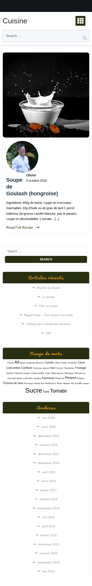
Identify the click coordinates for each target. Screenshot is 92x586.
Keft (48, 333)
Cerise (64, 363)
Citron (81, 362)
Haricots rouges (22, 373)
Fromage (80, 367)
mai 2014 (48, 571)
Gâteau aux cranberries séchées (48, 324)
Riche (59, 383)
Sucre (33, 390)
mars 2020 (48, 481)
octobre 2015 (49, 553)
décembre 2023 (48, 454)
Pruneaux (29, 383)
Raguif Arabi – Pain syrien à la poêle (48, 315)
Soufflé (78, 383)
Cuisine (15, 21)
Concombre (13, 367)
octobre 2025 (49, 445)
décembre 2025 (48, 436)
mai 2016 (48, 517)
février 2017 (48, 490)
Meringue (69, 373)
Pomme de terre (13, 383)
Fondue (59, 368)
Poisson (81, 378)
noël (25, 378)
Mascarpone (58, 373)
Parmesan (48, 378)
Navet (19, 378)
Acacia (10, 363)
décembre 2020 (48, 463)
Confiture (26, 367)
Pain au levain (48, 306)
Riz (72, 383)
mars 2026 (48, 427)
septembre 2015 (48, 562)
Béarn (23, 363)
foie (52, 367)
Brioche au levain (48, 287)
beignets (31, 363)
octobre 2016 (49, 499)
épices (46, 368)
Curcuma (37, 368)
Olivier (31, 175)
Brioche (40, 363)
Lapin (48, 373)
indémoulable (37, 373)
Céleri (57, 363)
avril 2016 (48, 526)
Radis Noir (39, 383)
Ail (17, 362)
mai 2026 (48, 418)
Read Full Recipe (19, 227)
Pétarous (59, 378)
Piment (70, 378)
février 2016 (48, 535)
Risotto (66, 383)
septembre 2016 (48, 508)
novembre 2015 (48, 544)
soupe (86, 383)
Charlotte (72, 363)
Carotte (49, 362)
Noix (30, 378)
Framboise (69, 368)
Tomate (58, 391)
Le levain (48, 297)
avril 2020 (48, 472)
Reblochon (50, 383)
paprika (37, 378)
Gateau (10, 373)
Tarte (46, 391)
